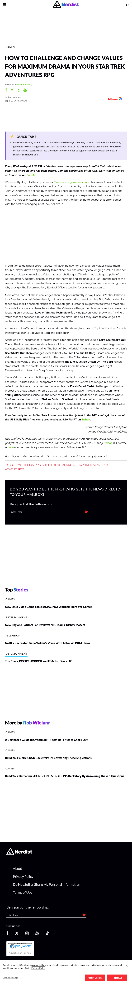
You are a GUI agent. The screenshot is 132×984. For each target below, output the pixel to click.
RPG (38, 465)
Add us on (112, 99)
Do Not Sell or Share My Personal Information (46, 884)
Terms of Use (22, 892)
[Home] (19, 854)
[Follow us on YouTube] (37, 934)
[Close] (126, 965)
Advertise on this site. (20, 953)
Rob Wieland (14, 97)
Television (12, 635)
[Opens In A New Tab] (20, 945)
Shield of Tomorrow (58, 465)
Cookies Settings (10, 977)
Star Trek (84, 465)
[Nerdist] (66, 5)
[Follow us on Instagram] (27, 934)
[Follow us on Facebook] (7, 934)
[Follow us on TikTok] (47, 934)
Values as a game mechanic (72, 182)
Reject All (117, 977)
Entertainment (16, 617)
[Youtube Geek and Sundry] (25, 90)
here (109, 443)
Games (10, 47)
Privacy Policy (23, 876)
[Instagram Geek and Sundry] (18, 90)
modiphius (26, 465)
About (17, 868)
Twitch (30, 175)
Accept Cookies (95, 977)
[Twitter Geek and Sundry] (12, 90)
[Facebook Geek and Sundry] (6, 90)
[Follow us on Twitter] (17, 934)
